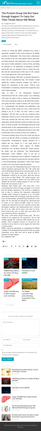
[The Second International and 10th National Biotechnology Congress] (6, 408)
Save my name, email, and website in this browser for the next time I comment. (19, 354)
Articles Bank (27, 279)
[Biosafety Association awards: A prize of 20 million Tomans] (6, 372)
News (3, 41)
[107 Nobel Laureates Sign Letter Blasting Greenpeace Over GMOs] (29, 283)
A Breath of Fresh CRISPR (20, 388)
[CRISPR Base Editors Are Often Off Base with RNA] (11, 263)
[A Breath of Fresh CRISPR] (29, 263)
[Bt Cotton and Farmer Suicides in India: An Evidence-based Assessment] (6, 417)
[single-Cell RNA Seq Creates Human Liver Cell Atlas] (11, 283)
